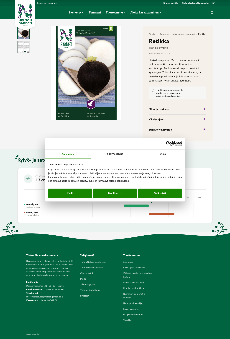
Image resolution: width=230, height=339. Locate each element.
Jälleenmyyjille (170, 3)
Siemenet (164, 34)
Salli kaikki (160, 193)
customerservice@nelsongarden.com (45, 296)
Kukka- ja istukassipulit (134, 267)
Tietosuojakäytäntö (90, 290)
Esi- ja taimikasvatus (133, 314)
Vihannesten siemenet (184, 34)
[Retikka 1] (23, 32)
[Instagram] (213, 3)
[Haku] (212, 13)
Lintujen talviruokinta (133, 288)
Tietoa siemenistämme (91, 267)
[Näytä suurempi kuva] (86, 73)
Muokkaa (113, 193)
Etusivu (152, 34)
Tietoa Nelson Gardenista (195, 3)
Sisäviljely (128, 320)
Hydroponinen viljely (133, 303)
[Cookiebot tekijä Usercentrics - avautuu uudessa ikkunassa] (168, 143)
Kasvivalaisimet (130, 308)
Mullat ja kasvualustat (133, 282)
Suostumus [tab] (68, 154)
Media (83, 278)
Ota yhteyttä (86, 273)
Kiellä (70, 193)
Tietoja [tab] (162, 153)
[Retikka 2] (23, 47)
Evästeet (84, 295)
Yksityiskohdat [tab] (115, 153)
